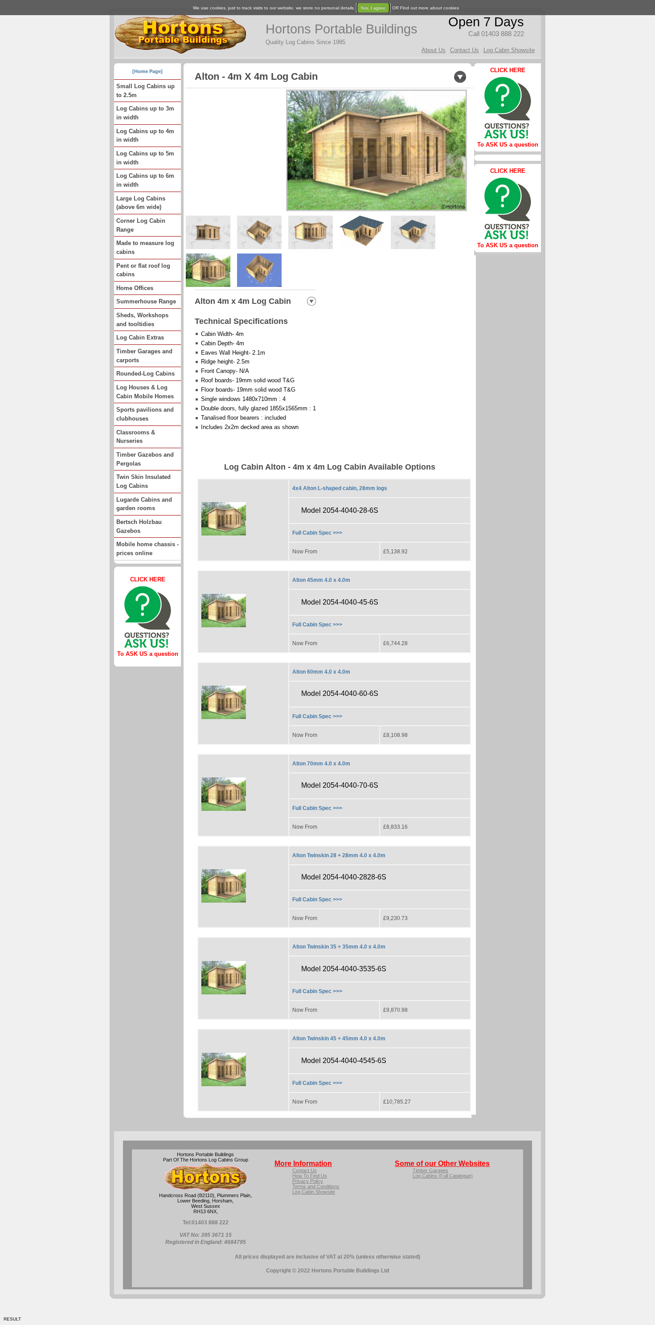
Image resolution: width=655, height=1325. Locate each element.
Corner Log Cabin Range (140, 225)
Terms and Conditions (316, 1186)
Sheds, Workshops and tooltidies (142, 319)
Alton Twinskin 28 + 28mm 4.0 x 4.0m (338, 855)
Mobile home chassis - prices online (147, 548)
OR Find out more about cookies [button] (425, 7)
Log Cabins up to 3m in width (145, 113)
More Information (303, 1163)
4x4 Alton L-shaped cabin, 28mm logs (339, 488)
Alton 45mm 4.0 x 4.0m (321, 580)
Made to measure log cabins (145, 247)
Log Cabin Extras (140, 337)
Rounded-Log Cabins (145, 373)
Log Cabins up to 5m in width (145, 158)
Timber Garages (430, 1170)
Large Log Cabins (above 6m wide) (140, 203)
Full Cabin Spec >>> (317, 533)
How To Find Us (309, 1175)
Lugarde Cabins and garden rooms (144, 504)
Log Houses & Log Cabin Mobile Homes (145, 392)
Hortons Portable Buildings (342, 29)
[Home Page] (147, 71)
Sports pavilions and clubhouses (145, 414)
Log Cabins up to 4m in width (145, 135)
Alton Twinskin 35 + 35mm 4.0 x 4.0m (338, 947)
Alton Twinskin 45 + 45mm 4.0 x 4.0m (338, 1038)
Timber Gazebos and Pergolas (145, 459)
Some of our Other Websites (442, 1163)
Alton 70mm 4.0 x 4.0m (321, 764)
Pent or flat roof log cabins (143, 270)
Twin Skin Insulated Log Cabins (143, 481)
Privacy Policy (307, 1181)
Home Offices (134, 288)
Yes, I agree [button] (372, 7)
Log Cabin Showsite (509, 50)
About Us (434, 50)
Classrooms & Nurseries (135, 437)
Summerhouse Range (146, 301)
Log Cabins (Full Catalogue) (443, 1175)
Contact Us (464, 50)
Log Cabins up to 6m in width (145, 180)
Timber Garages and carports (144, 356)
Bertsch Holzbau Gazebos (139, 526)
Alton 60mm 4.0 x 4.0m (321, 672)
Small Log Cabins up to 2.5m (145, 90)
